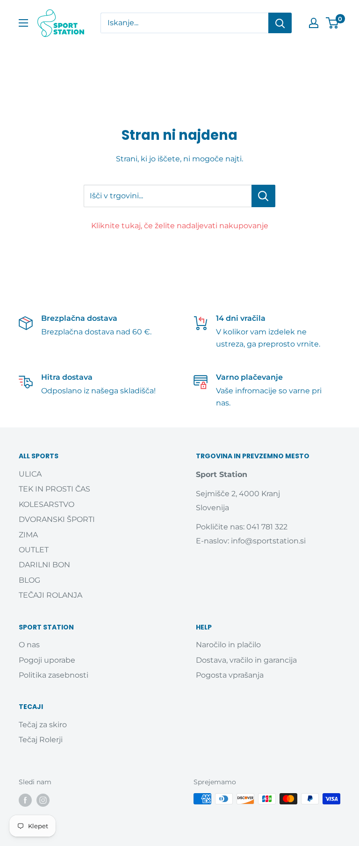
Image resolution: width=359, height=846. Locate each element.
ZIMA (28, 534)
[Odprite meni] (23, 23)
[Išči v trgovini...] (263, 196)
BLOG (29, 580)
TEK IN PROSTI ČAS (54, 488)
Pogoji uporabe (47, 660)
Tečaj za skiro (43, 724)
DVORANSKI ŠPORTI (57, 519)
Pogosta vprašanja (230, 675)
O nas (29, 644)
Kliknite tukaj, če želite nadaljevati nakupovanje (179, 225)
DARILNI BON (44, 564)
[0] (332, 23)
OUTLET (34, 549)
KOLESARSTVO (46, 504)
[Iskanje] (280, 23)
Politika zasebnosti (53, 675)
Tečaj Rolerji (41, 739)
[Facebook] (25, 799)
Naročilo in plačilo (228, 644)
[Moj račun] (313, 23)
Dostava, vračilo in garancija (246, 660)
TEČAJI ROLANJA (50, 595)
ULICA (30, 474)
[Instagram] (43, 799)
